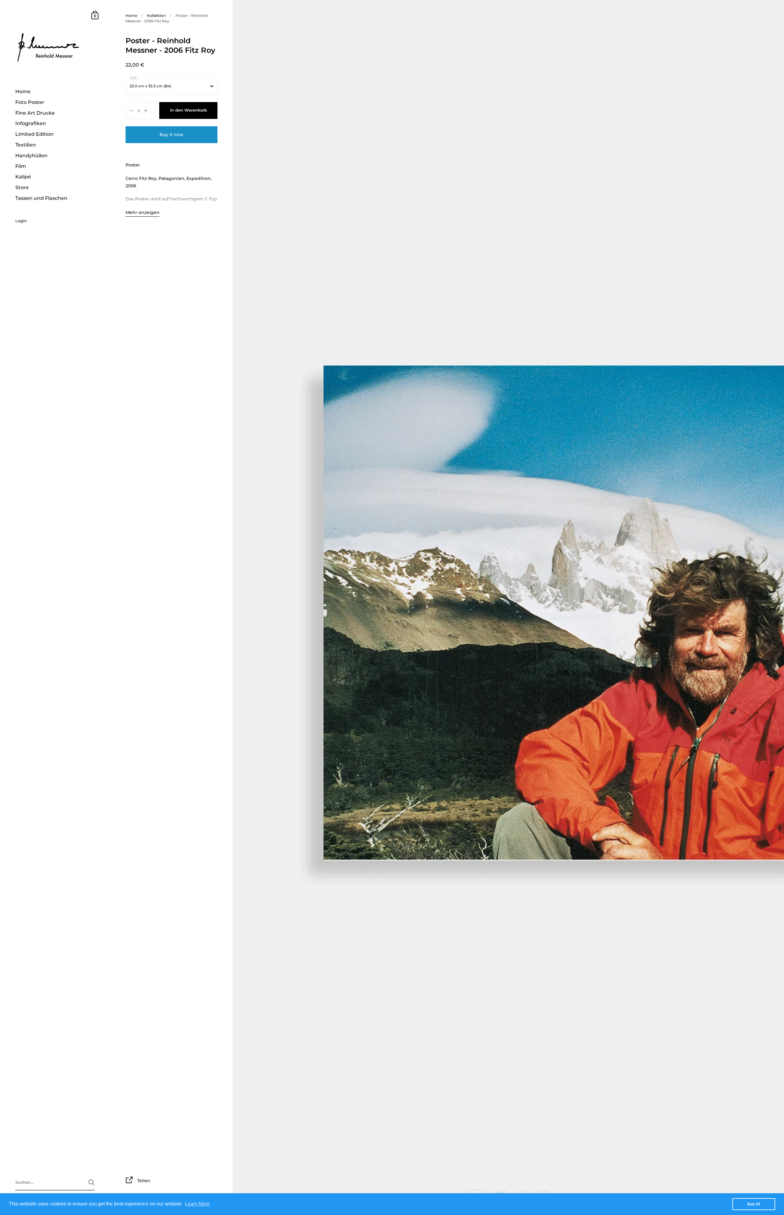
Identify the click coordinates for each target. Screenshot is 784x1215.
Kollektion (156, 15)
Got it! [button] (753, 1204)
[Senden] (91, 1182)
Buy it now (171, 134)
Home (131, 15)
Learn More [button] (197, 1203)
